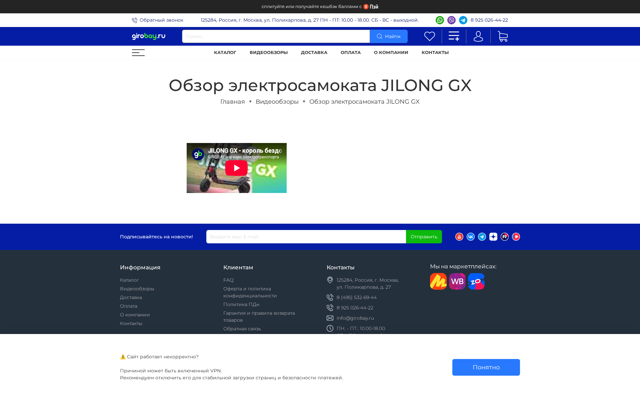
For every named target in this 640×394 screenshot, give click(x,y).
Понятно (486, 367)
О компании (391, 52)
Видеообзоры (269, 52)
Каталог (225, 52)
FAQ (228, 280)
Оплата (351, 52)
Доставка (314, 52)
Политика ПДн (241, 304)
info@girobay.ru (355, 318)
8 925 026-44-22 (489, 20)
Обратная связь (242, 329)
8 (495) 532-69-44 (357, 297)
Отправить (424, 237)
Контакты (435, 52)
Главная (232, 101)
